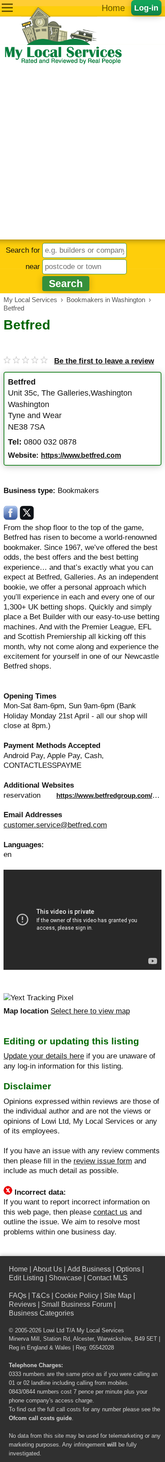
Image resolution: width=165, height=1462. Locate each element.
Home (113, 8)
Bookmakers (78, 490)
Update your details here (44, 1056)
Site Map (118, 1295)
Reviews (22, 1304)
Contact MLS (107, 1278)
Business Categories (41, 1313)
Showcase (65, 1278)
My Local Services (100, 1330)
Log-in (146, 7)
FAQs (17, 1295)
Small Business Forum (76, 1304)
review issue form (102, 1161)
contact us (110, 1212)
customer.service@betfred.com (55, 825)
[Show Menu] (7, 8)
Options (128, 1269)
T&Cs (41, 1295)
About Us (47, 1269)
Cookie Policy (77, 1295)
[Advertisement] (82, 152)
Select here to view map (90, 1011)
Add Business (89, 1269)
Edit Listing (26, 1278)
